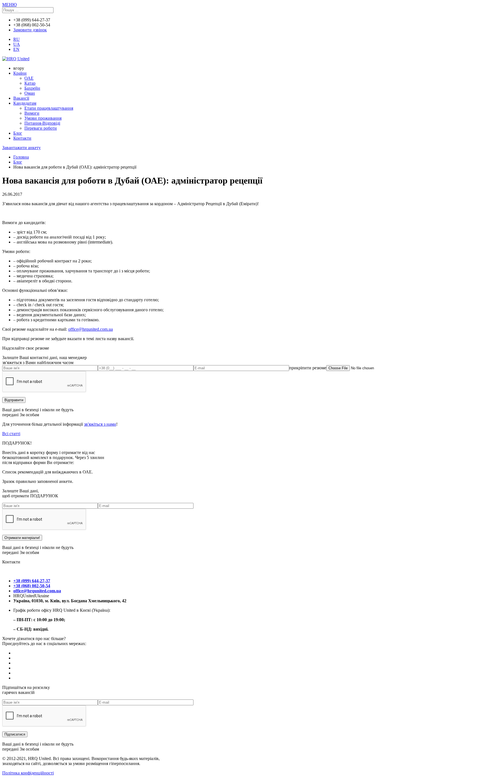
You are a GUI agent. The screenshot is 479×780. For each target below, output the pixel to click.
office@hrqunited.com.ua (90, 329)
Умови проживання (43, 118)
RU (16, 39)
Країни (20, 73)
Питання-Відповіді (42, 123)
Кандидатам (24, 103)
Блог (17, 133)
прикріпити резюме (307, 367)
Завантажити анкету (21, 147)
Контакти (22, 138)
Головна (21, 157)
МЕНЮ (9, 4)
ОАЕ (29, 78)
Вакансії (21, 98)
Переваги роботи (40, 128)
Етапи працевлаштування (48, 108)
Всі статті (11, 433)
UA (16, 44)
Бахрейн (32, 88)
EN (16, 49)
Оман (29, 93)
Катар (29, 83)
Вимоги (31, 113)
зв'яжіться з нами (100, 424)
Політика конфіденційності (28, 773)
